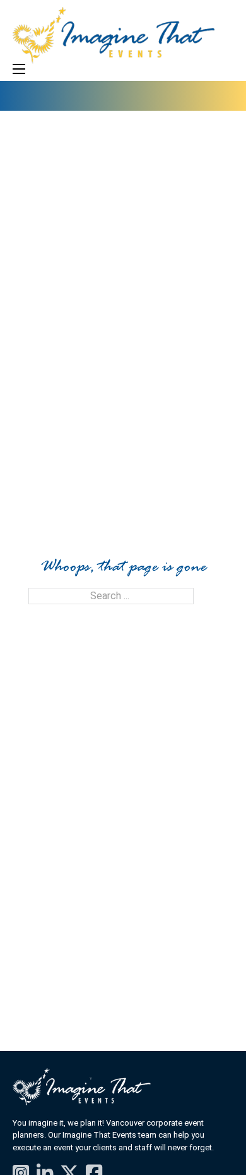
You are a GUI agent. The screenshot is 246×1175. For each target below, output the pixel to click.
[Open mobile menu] (19, 69)
